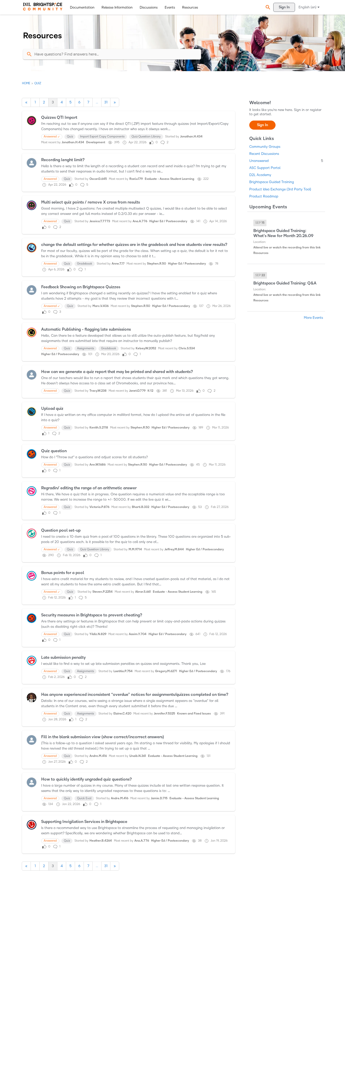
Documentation (82, 7)
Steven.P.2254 (102, 591)
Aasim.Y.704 (137, 634)
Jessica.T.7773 (99, 221)
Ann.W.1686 (97, 464)
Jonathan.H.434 (191, 136)
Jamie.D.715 (159, 798)
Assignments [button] (85, 348)
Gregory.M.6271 (166, 671)
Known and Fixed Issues (194, 713)
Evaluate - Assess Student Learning (169, 179)
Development (95, 142)
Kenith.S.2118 (98, 427)
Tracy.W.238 (98, 390)
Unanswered (286, 161)
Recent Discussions (264, 154)
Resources (190, 7)
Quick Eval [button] (84, 798)
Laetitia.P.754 (123, 671)
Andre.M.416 (98, 756)
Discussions (149, 7)
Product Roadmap (263, 196)
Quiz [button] (70, 136)
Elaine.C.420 (122, 713)
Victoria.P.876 (99, 507)
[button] (267, 7)
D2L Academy (260, 175)
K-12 (150, 390)
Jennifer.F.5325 (164, 713)
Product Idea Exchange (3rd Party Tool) (280, 189)
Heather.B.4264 (100, 840)
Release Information (117, 7)
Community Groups (264, 147)
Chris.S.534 (187, 348)
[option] (259, 223)
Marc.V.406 (100, 306)
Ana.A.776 (140, 221)
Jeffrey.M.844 (174, 549)
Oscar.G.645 (98, 179)
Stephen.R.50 (156, 263)
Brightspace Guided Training (271, 182)
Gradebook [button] (84, 263)
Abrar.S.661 (143, 591)
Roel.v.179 (136, 179)
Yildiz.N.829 (97, 634)
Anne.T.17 (118, 263)
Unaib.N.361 (137, 756)
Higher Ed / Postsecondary (168, 221)
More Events (313, 318)
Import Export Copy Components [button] (102, 136)
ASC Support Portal (264, 168)
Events (170, 7)
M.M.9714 (135, 549)
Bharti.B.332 (140, 507)
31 (106, 102)
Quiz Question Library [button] (146, 136)
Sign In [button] (262, 125)
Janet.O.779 (137, 390)
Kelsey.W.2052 (146, 348)
